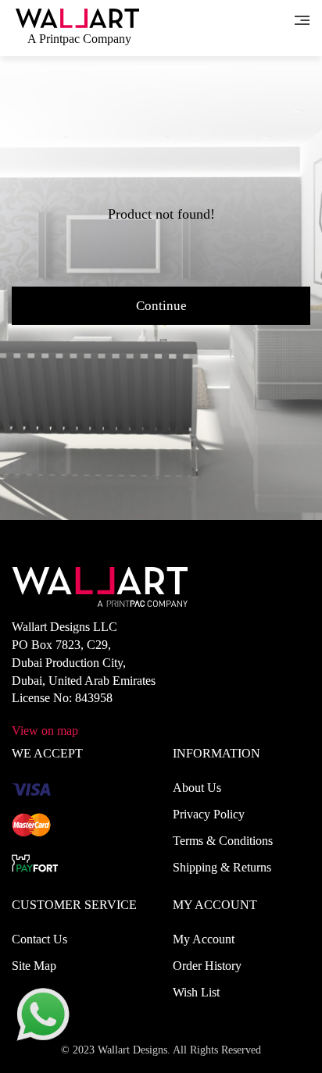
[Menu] (302, 19)
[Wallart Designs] (77, 16)
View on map (45, 730)
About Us (197, 787)
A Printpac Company (79, 38)
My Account (203, 939)
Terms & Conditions (223, 840)
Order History (207, 965)
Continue (161, 305)
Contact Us (39, 939)
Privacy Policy (209, 814)
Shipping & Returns (222, 867)
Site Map (34, 965)
